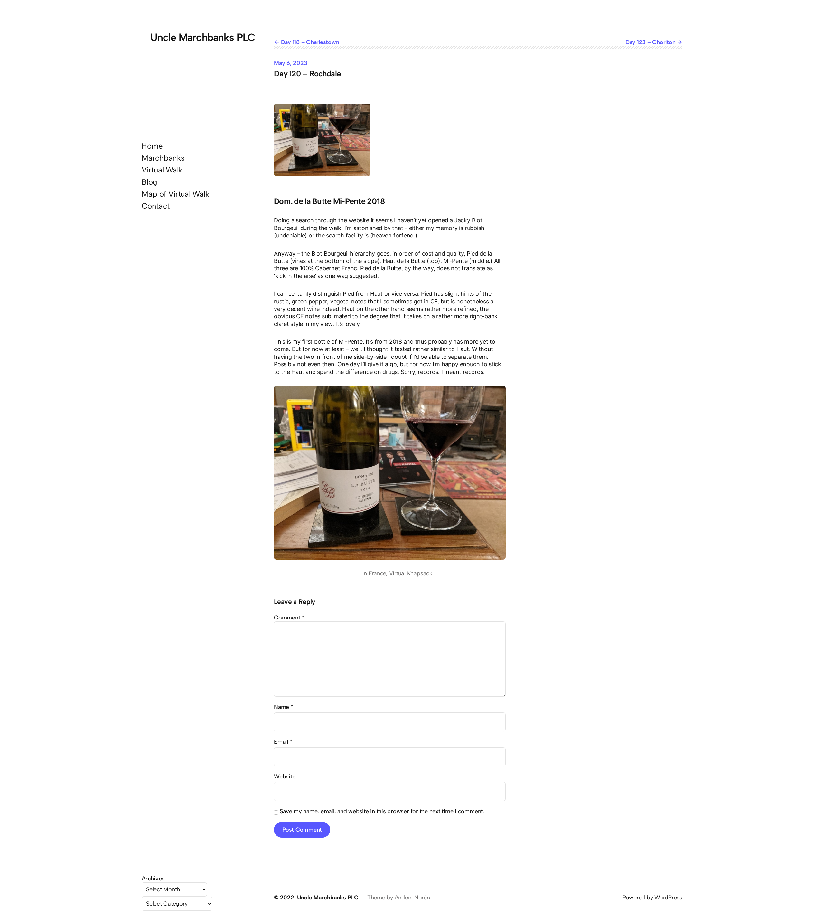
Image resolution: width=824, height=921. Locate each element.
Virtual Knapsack (410, 573)
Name (284, 707)
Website (284, 776)
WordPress (668, 897)
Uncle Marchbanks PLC (202, 37)
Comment (289, 617)
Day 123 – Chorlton (650, 42)
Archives (153, 878)
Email (283, 741)
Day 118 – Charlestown (310, 42)
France (377, 573)
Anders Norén (412, 897)
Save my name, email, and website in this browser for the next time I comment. (382, 811)
